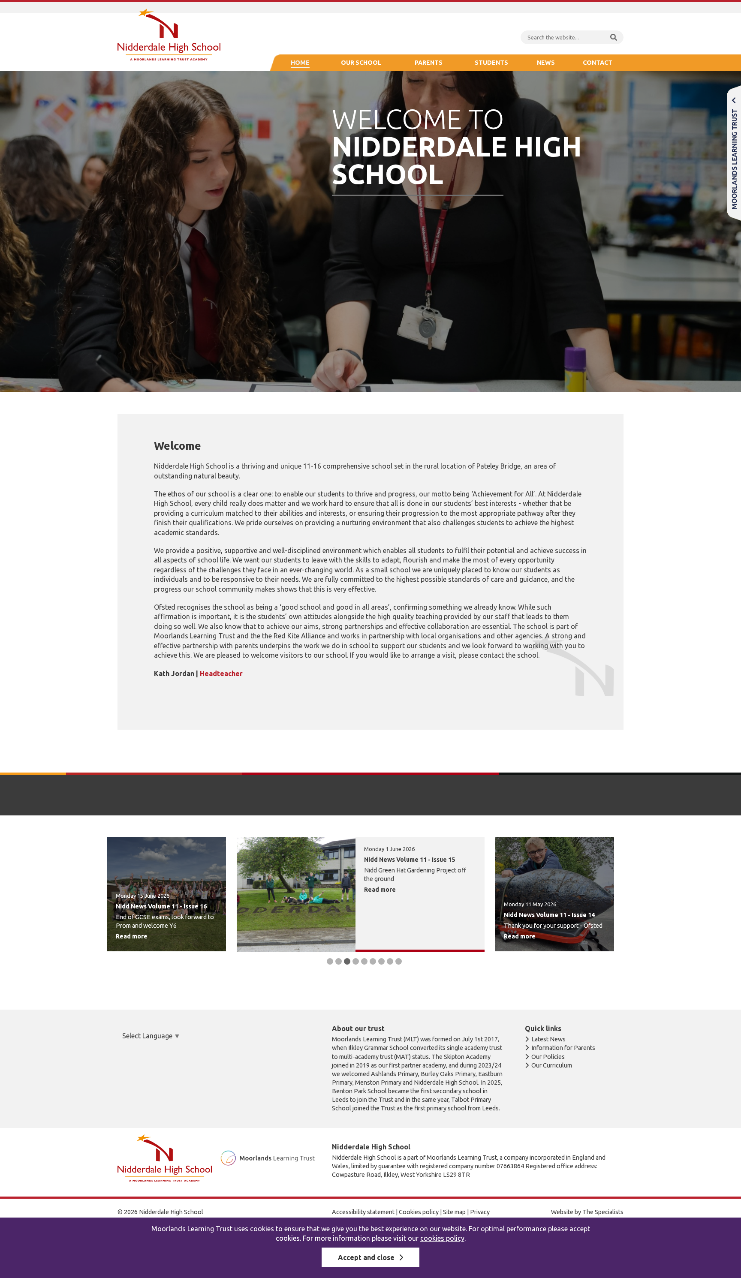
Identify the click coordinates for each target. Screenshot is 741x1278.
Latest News (548, 1039)
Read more (132, 936)
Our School (361, 62)
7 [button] (381, 961)
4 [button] (355, 961)
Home (300, 62)
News (546, 62)
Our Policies (548, 1056)
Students (491, 62)
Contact (597, 62)
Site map (454, 1212)
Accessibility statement (363, 1212)
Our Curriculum (551, 1065)
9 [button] (398, 961)
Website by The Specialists (587, 1212)
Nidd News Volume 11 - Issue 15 (409, 859)
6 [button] (373, 961)
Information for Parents (563, 1047)
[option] (166, 894)
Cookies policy (419, 1212)
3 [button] (347, 961)
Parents (429, 62)
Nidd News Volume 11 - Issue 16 (161, 906)
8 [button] (390, 961)
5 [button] (364, 961)
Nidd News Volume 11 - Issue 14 (549, 914)
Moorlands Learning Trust (734, 152)
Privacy (480, 1212)
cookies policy (442, 1238)
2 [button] (338, 961)
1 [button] (330, 961)
